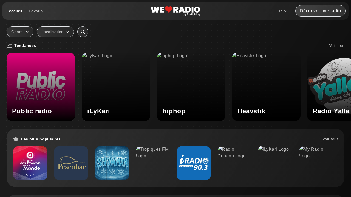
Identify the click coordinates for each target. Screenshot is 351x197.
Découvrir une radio (320, 10)
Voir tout (337, 45)
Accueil (15, 11)
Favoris (36, 11)
